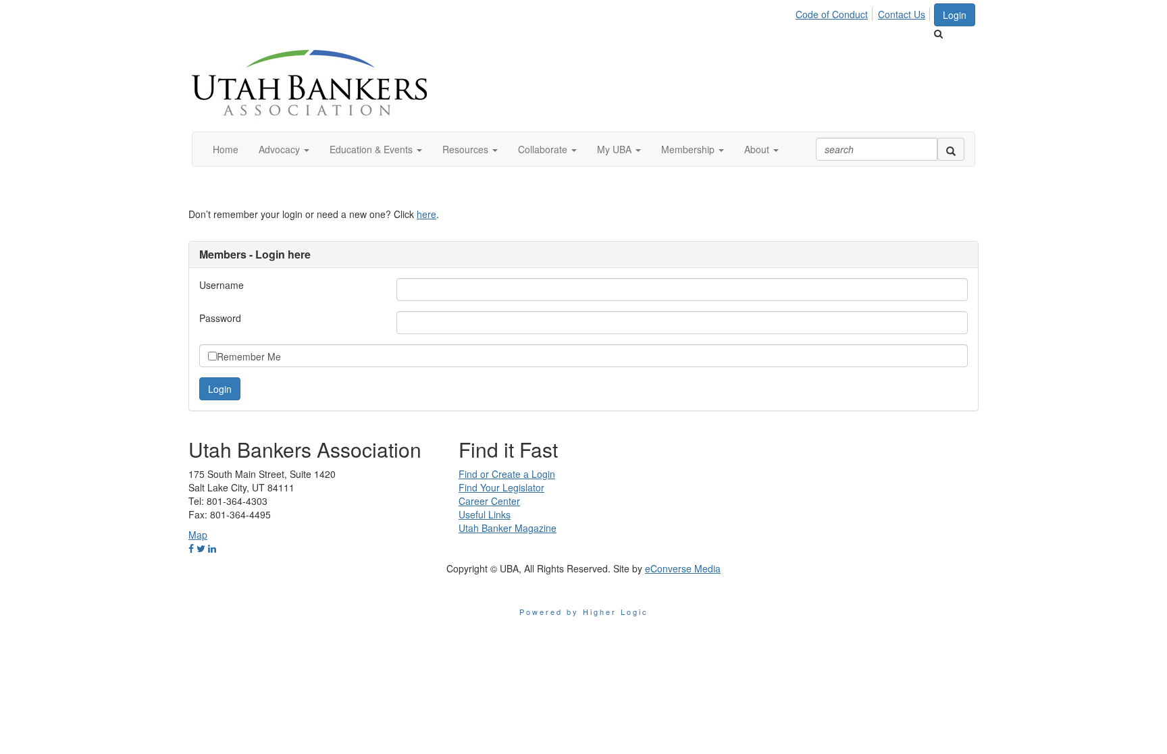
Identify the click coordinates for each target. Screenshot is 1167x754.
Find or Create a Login (507, 474)
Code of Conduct (832, 14)
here (426, 214)
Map (197, 534)
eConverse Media (683, 568)
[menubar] (864, 12)
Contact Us (901, 14)
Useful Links (485, 514)
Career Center (489, 501)
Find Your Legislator (501, 487)
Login (954, 15)
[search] (950, 149)
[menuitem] (835, 12)
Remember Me (249, 356)
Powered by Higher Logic (583, 611)
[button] (284, 149)
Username (221, 285)
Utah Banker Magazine (507, 528)
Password (220, 318)
